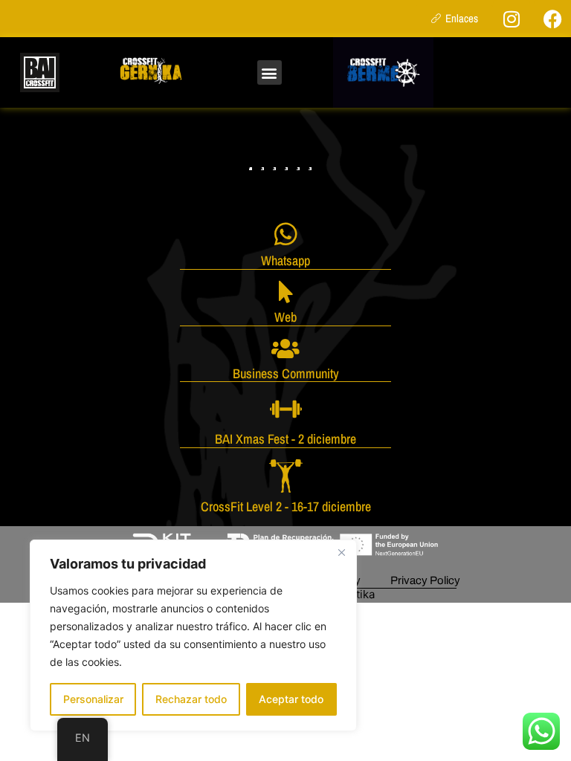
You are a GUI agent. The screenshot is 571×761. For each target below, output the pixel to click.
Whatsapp (285, 260)
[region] (193, 635)
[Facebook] (552, 18)
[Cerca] (341, 552)
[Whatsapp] (286, 234)
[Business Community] (285, 348)
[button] (269, 72)
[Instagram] (511, 18)
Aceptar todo (291, 699)
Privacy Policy (425, 580)
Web (285, 317)
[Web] (285, 292)
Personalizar (93, 699)
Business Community (286, 373)
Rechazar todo (191, 699)
